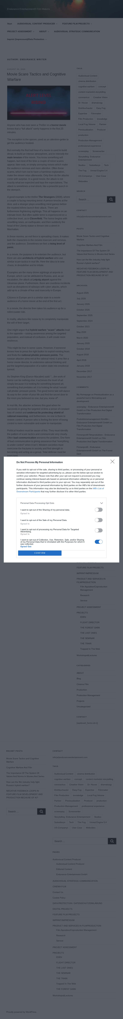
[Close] (113, 462)
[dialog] (61, 510)
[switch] (99, 510)
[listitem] (61, 503)
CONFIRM (39, 553)
